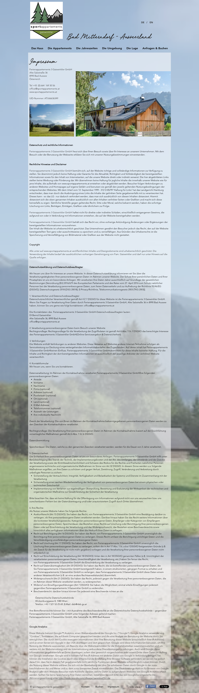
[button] (147, 22)
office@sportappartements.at (44, 88)
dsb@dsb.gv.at (79, 604)
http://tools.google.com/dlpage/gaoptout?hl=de (84, 678)
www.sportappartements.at (43, 91)
